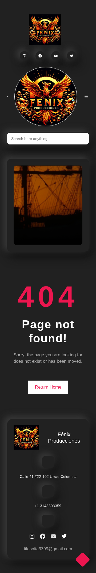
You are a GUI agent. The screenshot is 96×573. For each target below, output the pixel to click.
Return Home (48, 387)
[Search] (81, 138)
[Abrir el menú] (86, 96)
